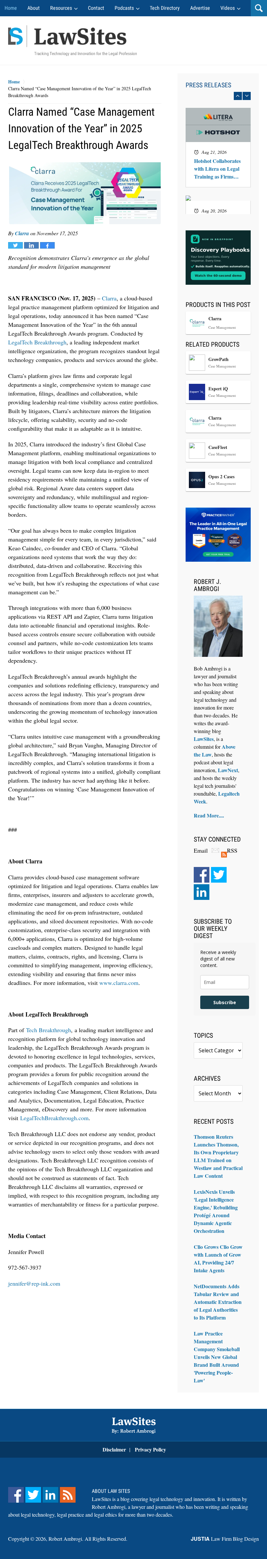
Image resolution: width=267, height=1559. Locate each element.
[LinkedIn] (201, 892)
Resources (61, 8)
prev (238, 96)
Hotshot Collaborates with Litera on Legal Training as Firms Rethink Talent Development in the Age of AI (217, 168)
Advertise (200, 8)
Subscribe (224, 1002)
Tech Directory (165, 8)
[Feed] (68, 1495)
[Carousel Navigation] (218, 96)
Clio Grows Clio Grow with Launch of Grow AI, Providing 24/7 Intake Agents (218, 1258)
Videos (227, 8)
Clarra (22, 233)
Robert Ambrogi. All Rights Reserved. (88, 1538)
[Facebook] (201, 875)
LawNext (228, 770)
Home (11, 8)
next (247, 96)
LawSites (204, 739)
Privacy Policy (150, 1449)
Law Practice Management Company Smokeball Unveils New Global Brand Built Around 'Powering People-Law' (217, 1357)
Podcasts (124, 8)
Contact (96, 8)
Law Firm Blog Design (225, 1538)
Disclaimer (114, 1449)
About (33, 8)
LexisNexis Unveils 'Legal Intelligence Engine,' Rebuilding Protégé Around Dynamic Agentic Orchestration (216, 1211)
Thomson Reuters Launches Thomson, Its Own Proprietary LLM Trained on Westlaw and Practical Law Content (218, 1156)
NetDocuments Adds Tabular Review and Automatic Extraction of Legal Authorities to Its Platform (218, 1301)
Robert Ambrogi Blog (72, 40)
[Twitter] (219, 875)
